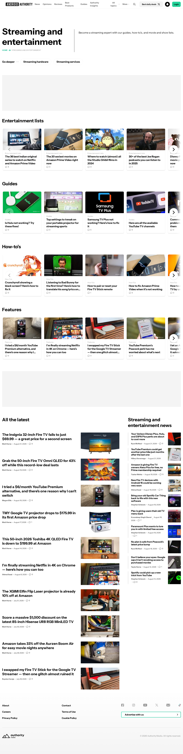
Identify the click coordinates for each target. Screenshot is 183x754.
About (5, 705)
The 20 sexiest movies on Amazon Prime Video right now (63, 149)
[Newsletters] (168, 705)
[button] (91, 4)
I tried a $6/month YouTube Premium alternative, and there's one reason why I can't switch (22, 338)
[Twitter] (156, 705)
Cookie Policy (69, 718)
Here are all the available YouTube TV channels (146, 212)
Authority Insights (94, 4)
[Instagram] (133, 705)
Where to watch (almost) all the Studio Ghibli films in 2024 (104, 149)
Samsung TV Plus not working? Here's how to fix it (104, 212)
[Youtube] (145, 705)
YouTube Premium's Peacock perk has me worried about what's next (146, 338)
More (125, 4)
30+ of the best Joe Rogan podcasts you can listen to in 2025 (146, 149)
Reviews (58, 4)
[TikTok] (179, 705)
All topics (114, 4)
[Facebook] (122, 705)
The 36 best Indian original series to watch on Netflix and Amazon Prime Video (22, 149)
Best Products (69, 4)
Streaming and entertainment (26, 50)
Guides (83, 4)
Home (5, 50)
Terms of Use (69, 711)
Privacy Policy (9, 718)
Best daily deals (149, 4)
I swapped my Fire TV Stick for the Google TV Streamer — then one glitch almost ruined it (104, 338)
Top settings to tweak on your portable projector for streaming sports (63, 212)
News (37, 4)
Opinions (47, 4)
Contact (66, 705)
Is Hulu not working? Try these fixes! (22, 212)
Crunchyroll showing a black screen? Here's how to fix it (22, 275)
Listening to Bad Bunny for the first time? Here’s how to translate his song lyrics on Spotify (63, 275)
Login (176, 4)
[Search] (134, 4)
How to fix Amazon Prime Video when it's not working (146, 275)
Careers (6, 711)
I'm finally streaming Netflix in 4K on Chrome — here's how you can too (63, 338)
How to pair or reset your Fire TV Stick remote (104, 275)
